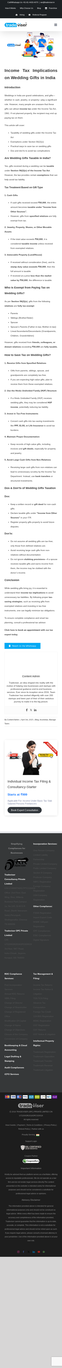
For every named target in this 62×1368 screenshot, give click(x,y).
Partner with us (38, 1129)
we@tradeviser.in (47, 2)
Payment (21, 1125)
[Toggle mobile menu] (55, 24)
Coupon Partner (31, 1156)
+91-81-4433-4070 (30, 2)
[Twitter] (31, 710)
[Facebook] (26, 710)
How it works (10, 1125)
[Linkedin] (35, 710)
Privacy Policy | (50, 1125)
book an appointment (29, 630)
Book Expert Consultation (24, 810)
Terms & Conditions (35, 1125)
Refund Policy (24, 1129)
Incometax (44, 720)
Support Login (31, 1141)
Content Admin (13, 720)
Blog (37, 720)
